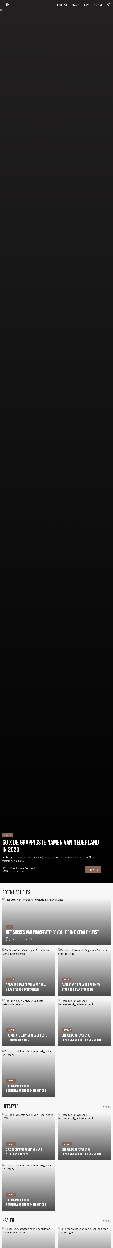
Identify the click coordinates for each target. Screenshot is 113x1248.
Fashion (98, 4)
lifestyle (7, 835)
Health (75, 4)
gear (9, 926)
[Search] (109, 4)
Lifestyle (62, 4)
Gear (86, 4)
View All (107, 1106)
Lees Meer (93, 869)
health (10, 979)
